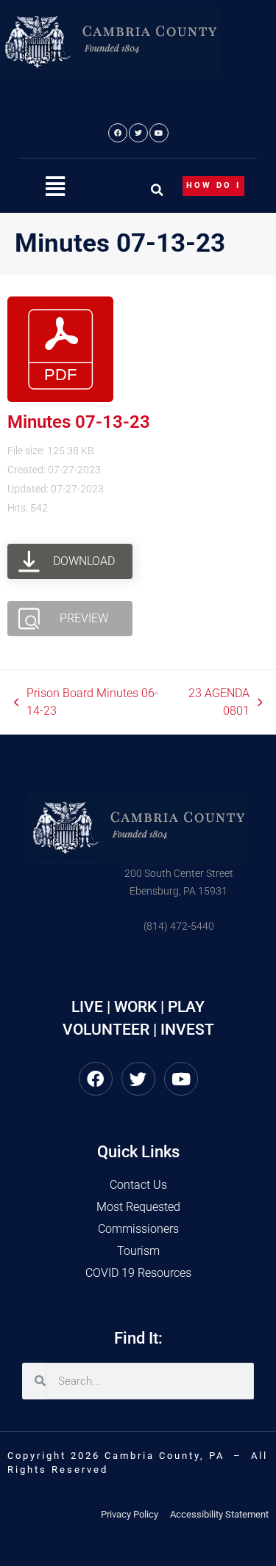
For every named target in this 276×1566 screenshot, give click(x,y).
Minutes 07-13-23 (78, 422)
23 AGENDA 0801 (212, 701)
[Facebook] (117, 132)
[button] (55, 186)
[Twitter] (138, 132)
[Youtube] (159, 132)
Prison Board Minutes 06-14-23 (86, 701)
